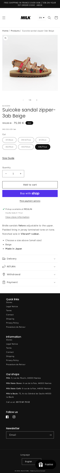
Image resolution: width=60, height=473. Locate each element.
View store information (17, 217)
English (28, 461)
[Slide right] (36, 100)
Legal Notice (12, 306)
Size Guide (8, 158)
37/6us (9, 140)
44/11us (42, 147)
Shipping (10, 319)
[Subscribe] (50, 435)
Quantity (6, 167)
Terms (9, 310)
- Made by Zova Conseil (37, 471)
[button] (3, 17)
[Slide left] (23, 100)
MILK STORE (25, 471)
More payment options (30, 201)
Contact (10, 315)
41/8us (42, 140)
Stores (9, 302)
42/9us (9, 147)
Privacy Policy (12, 323)
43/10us (25, 147)
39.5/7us (26, 140)
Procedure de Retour (15, 327)
